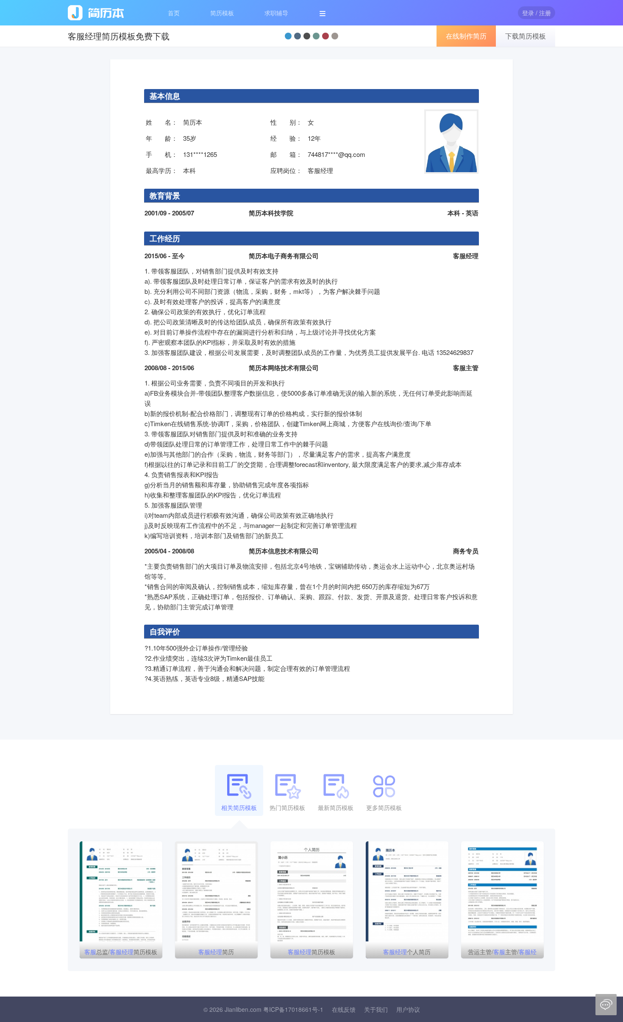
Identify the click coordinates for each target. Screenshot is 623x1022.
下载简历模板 (525, 36)
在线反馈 (344, 1009)
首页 (174, 12)
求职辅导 (276, 12)
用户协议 (408, 1009)
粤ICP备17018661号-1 (293, 1009)
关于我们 (376, 1009)
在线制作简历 (466, 36)
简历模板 (222, 12)
